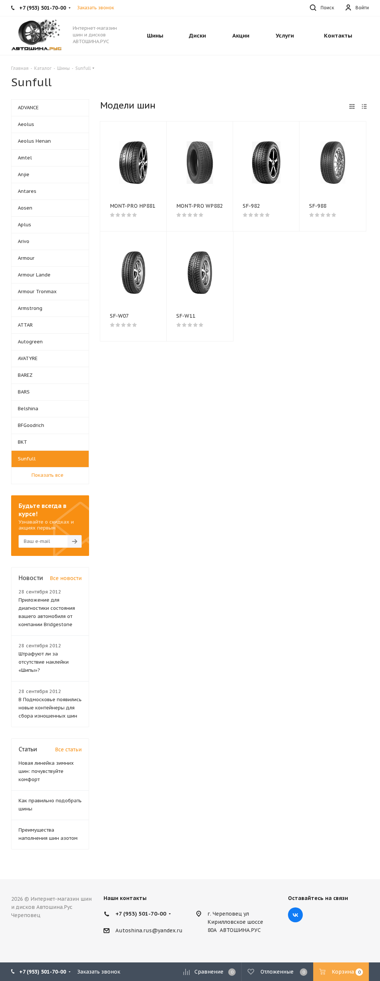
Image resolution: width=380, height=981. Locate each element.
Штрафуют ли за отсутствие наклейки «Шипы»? (44, 662)
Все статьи (68, 749)
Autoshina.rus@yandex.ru (149, 930)
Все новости (66, 578)
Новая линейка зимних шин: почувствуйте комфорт (46, 771)
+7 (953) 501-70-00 (140, 913)
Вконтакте (295, 914)
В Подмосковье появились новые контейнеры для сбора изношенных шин (50, 707)
